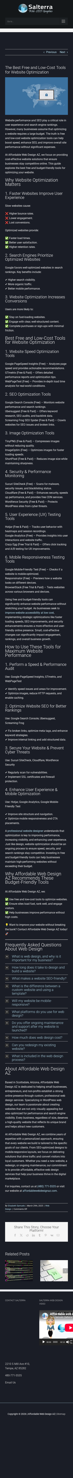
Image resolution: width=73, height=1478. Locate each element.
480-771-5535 (13, 1375)
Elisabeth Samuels (16, 1206)
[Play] (43, 1342)
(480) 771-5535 (46, 1186)
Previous (51, 52)
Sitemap (61, 1414)
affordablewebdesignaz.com (40, 1190)
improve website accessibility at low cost (29, 612)
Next (62, 52)
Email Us (10, 1382)
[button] (36, 958)
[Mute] (67, 1342)
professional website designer (25, 831)
